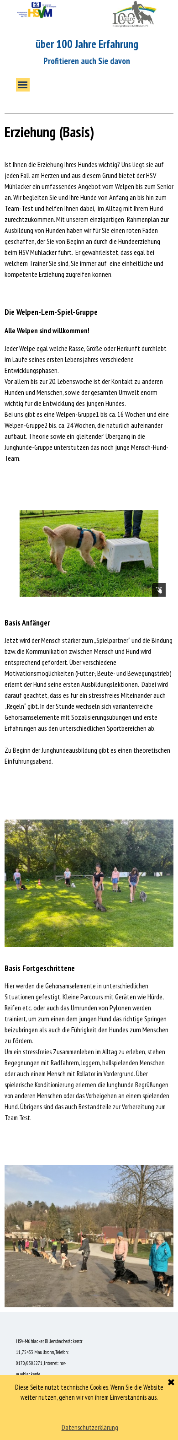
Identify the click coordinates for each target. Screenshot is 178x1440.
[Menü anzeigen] (23, 85)
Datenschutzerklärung (90, 1427)
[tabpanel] (89, 128)
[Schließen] (171, 1382)
